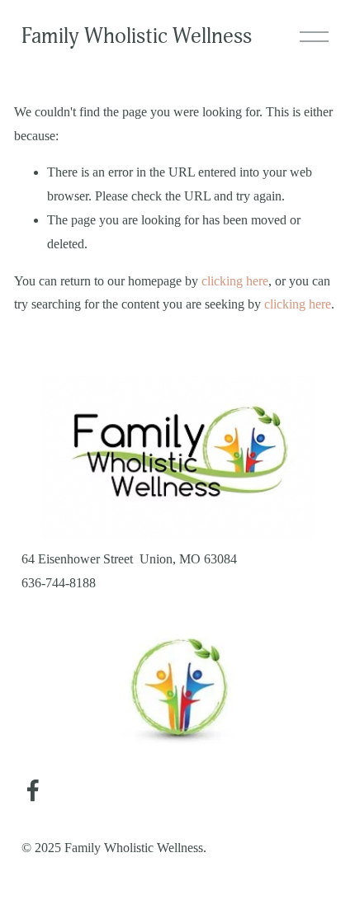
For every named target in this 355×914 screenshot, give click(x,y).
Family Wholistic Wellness (136, 36)
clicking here (234, 281)
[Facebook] (33, 790)
